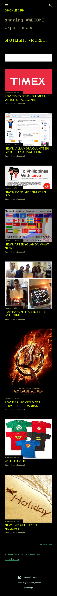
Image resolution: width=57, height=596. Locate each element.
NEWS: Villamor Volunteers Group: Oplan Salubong (27, 150)
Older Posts (46, 544)
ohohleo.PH (14, 10)
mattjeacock (36, 583)
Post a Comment (18, 104)
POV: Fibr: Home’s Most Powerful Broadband (22, 403)
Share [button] (7, 104)
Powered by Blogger (31, 577)
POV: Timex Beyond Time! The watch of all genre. (27, 97)
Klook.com (12, 559)
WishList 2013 (15, 461)
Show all (45, 58)
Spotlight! (16, 40)
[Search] (50, 5)
